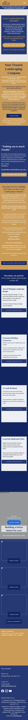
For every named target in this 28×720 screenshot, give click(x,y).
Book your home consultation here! (14, 174)
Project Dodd (14, 614)
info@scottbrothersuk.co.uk (8, 686)
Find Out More (14, 115)
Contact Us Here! (14, 522)
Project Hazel (13, 587)
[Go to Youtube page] (10, 691)
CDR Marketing (11, 695)
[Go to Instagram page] (6, 691)
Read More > (4, 165)
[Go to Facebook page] (2, 691)
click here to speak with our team (14, 45)
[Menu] (25, 3)
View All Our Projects (14, 621)
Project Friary (14, 560)
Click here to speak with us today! (14, 310)
